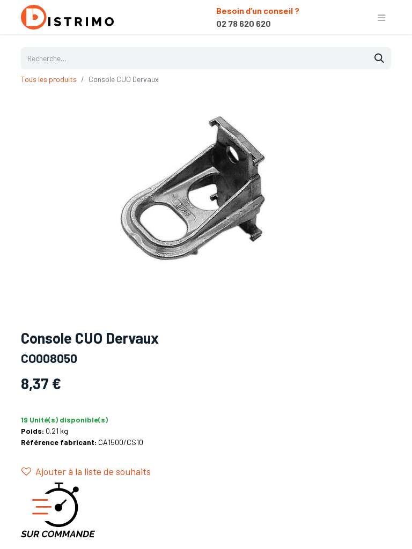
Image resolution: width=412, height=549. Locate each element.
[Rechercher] (379, 58)
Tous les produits (49, 79)
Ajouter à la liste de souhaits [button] (93, 471)
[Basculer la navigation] (381, 17)
